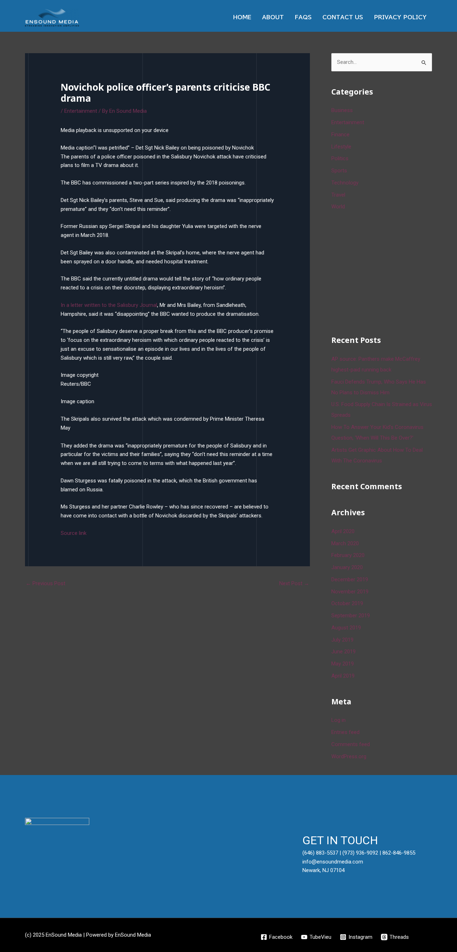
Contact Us (342, 17)
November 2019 (349, 591)
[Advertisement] (384, 271)
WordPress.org (348, 756)
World (338, 206)
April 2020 (343, 531)
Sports (339, 170)
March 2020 (345, 543)
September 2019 (350, 615)
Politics (339, 158)
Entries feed (345, 732)
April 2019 (343, 676)
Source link (73, 533)
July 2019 (342, 640)
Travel (338, 195)
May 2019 (342, 663)
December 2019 (349, 579)
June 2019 (343, 651)
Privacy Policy (400, 17)
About (273, 17)
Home (242, 17)
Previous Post (45, 583)
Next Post (294, 583)
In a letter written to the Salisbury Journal (109, 305)
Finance (340, 134)
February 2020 (348, 555)
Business (342, 110)
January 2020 (347, 567)
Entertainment (80, 111)
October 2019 (347, 603)
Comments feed (350, 744)
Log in (338, 720)
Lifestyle (341, 146)
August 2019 (346, 627)
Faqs (303, 17)
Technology (344, 182)
